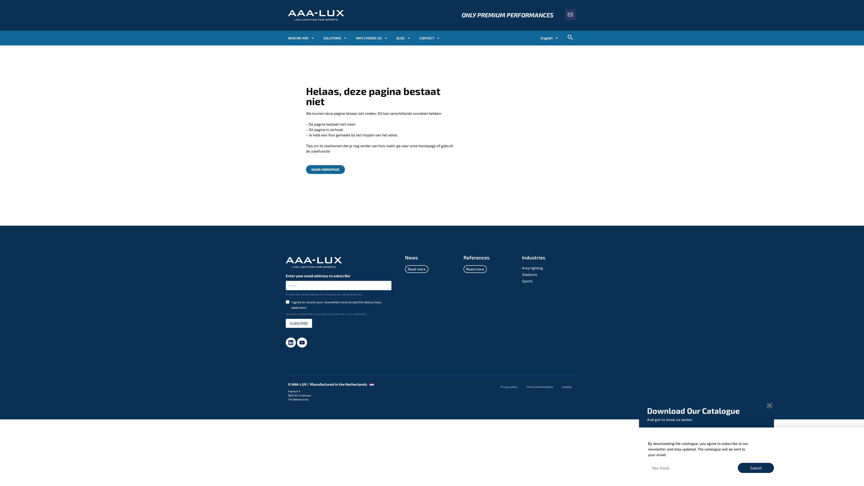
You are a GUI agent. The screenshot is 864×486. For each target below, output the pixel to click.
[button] (769, 405)
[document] (432, 243)
